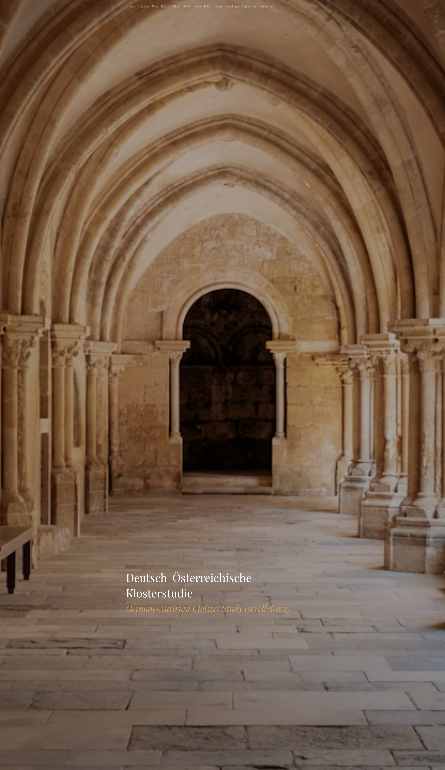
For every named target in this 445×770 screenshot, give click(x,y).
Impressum (249, 6)
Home (131, 6)
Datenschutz (266, 6)
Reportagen (232, 6)
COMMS (174, 6)
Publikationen (213, 6)
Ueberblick (159, 6)
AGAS (197, 6)
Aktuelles (143, 6)
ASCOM (187, 6)
